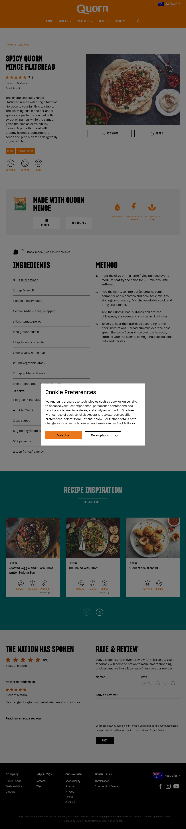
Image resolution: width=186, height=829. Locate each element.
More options (100, 435)
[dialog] (93, 414)
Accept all (63, 435)
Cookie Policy (126, 423)
